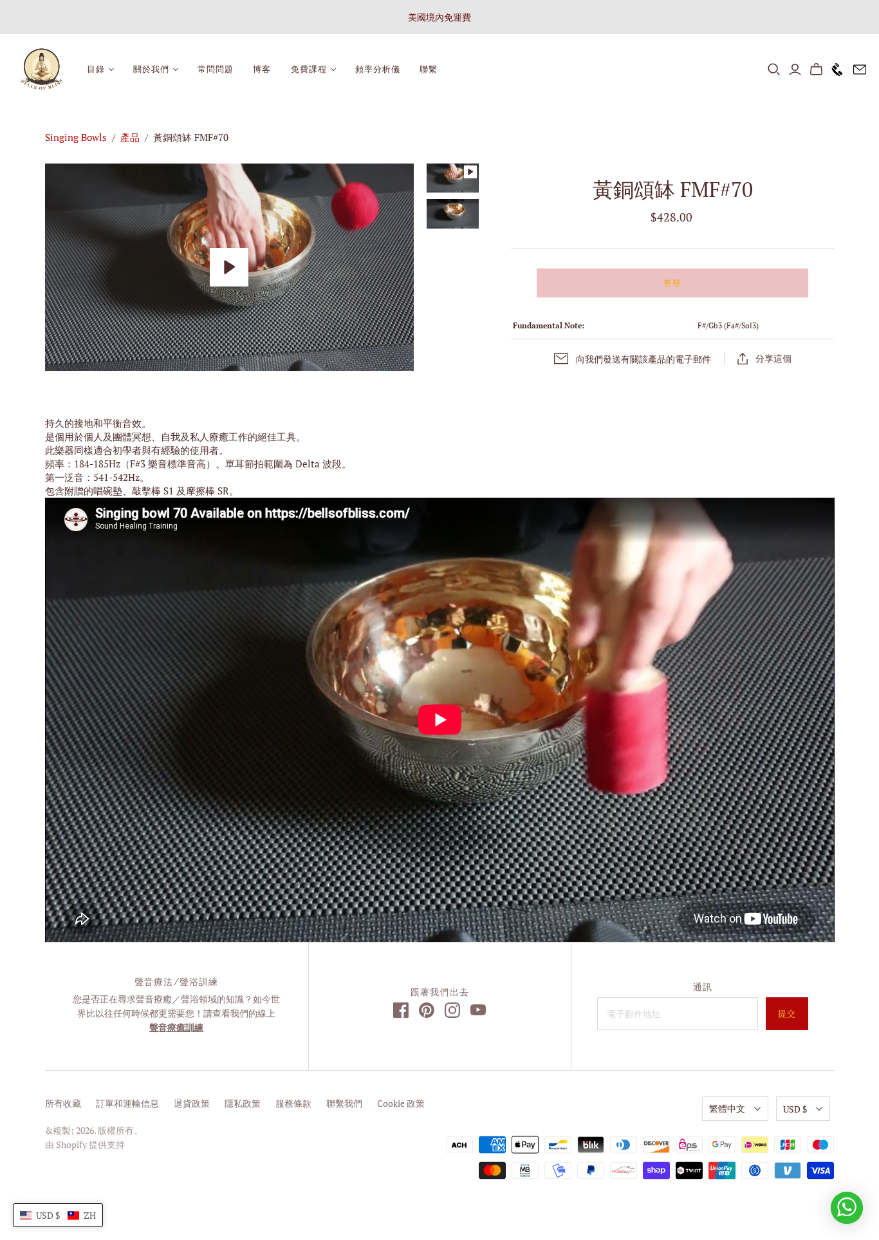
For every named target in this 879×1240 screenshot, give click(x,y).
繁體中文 (727, 1108)
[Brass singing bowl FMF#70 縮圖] (453, 178)
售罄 (672, 283)
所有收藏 (63, 1103)
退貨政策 (192, 1103)
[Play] (229, 267)
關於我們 (151, 69)
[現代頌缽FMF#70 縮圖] (453, 213)
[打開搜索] (774, 69)
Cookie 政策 (401, 1103)
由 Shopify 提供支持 (85, 1144)
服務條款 (293, 1103)
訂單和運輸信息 (127, 1103)
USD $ (795, 1109)
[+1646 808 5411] (834, 69)
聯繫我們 (344, 1103)
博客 (262, 69)
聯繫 (429, 69)
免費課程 (309, 69)
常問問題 (216, 69)
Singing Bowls (76, 137)
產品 (130, 137)
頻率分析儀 (377, 69)
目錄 (96, 69)
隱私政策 (243, 1103)
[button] (58, 1215)
